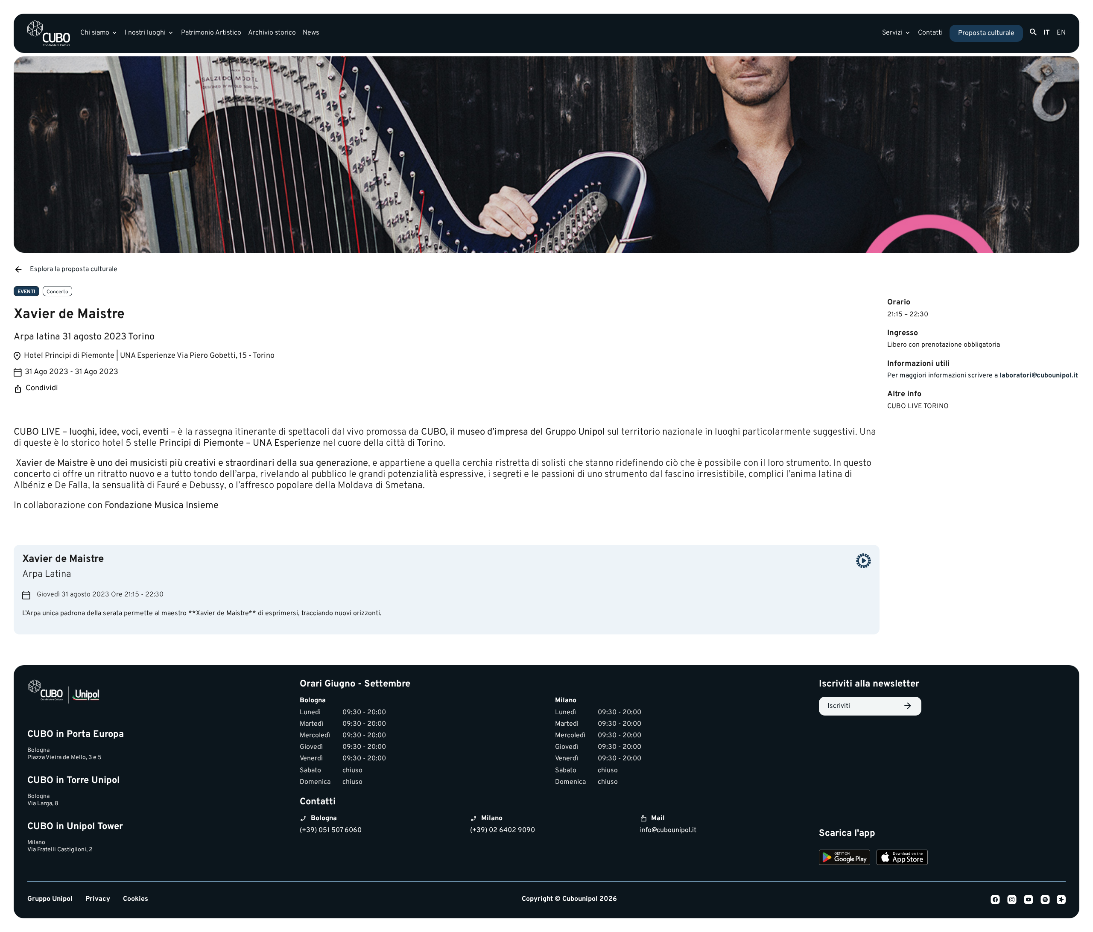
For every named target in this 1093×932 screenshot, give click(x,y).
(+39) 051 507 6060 (331, 830)
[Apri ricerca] (1033, 32)
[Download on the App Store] (902, 859)
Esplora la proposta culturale (73, 269)
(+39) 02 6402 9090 (502, 830)
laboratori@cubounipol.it (1038, 375)
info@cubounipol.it (668, 830)
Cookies (135, 899)
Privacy (97, 899)
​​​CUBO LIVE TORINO (918, 406)
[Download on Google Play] (844, 859)
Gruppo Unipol (50, 899)
